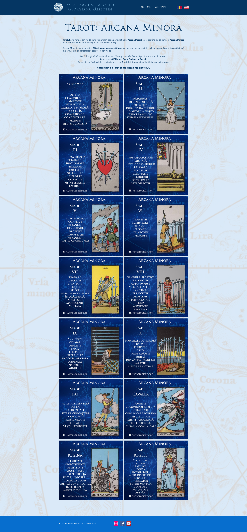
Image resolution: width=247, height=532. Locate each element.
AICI (148, 67)
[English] (186, 7)
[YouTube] (129, 523)
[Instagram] (116, 523)
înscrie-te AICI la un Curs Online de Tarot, (123, 59)
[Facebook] (122, 523)
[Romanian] (179, 7)
